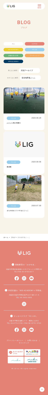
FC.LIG (34, 49)
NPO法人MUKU (13, 61)
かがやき (34, 44)
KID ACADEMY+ (13, 49)
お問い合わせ (32, 340)
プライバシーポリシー (15, 340)
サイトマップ (24, 343)
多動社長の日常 (13, 55)
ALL (13, 44)
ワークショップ (34, 55)
